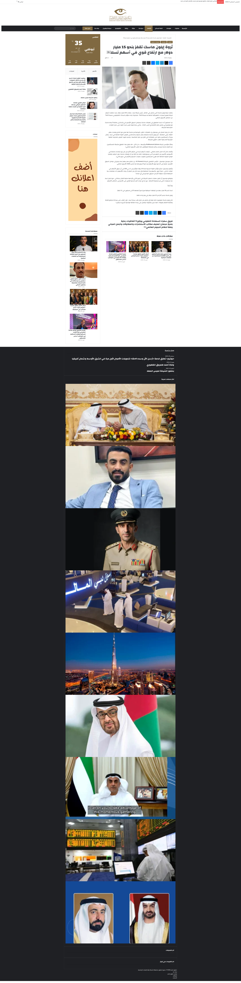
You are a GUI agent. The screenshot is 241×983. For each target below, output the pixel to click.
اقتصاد (149, 28)
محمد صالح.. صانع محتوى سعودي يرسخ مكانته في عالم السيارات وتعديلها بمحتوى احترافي (78, 282)
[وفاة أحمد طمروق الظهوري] (92, 91)
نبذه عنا (96, 28)
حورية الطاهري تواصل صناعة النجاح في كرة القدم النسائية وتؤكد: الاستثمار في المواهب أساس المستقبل (117, 257)
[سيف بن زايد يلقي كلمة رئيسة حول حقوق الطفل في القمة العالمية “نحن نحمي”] (120, 788)
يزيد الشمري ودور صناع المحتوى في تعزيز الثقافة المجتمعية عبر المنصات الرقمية (161, 256)
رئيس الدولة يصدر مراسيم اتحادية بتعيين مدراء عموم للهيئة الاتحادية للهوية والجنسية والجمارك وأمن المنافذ (78, 118)
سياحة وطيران (107, 28)
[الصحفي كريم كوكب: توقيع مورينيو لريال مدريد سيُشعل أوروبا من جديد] (120, 477)
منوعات (168, 28)
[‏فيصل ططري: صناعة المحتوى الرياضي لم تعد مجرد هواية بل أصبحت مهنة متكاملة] (92, 105)
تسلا (134, 113)
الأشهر (94, 71)
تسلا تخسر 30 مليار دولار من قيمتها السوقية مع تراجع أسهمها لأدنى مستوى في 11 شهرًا (145, 190)
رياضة (126, 28)
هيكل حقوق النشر (172, 974)
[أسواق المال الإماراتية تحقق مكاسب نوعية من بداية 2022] (120, 850)
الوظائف (175, 976)
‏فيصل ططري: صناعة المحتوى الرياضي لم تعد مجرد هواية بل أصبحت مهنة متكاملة (77, 106)
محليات (177, 28)
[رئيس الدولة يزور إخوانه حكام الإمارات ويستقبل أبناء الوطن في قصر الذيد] (120, 726)
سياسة (141, 28)
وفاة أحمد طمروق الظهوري (77, 89)
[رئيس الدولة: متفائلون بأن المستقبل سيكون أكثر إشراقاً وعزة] (120, 415)
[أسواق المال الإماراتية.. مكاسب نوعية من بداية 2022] (120, 601)
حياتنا (133, 28)
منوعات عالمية (155, 42)
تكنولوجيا (118, 28)
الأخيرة (83, 71)
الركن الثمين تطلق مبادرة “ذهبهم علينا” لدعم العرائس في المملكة (140, 256)
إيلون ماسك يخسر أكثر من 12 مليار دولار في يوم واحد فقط (155, 195)
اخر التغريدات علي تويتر (167, 961)
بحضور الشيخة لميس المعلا (89, 97)
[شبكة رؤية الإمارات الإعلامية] (120, 15)
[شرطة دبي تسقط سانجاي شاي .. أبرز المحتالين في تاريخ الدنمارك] (120, 539)
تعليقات (71, 71)
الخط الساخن (159, 28)
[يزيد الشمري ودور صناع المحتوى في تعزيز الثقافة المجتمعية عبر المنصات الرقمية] (161, 246)
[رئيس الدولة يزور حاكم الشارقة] (120, 912)
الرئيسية (184, 28)
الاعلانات (175, 978)
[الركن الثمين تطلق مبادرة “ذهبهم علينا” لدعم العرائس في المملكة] (139, 246)
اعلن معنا (87, 28)
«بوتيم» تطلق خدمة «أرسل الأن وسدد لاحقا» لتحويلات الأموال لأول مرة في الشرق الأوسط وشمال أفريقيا (77, 81)
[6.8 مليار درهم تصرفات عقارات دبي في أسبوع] (120, 664)
